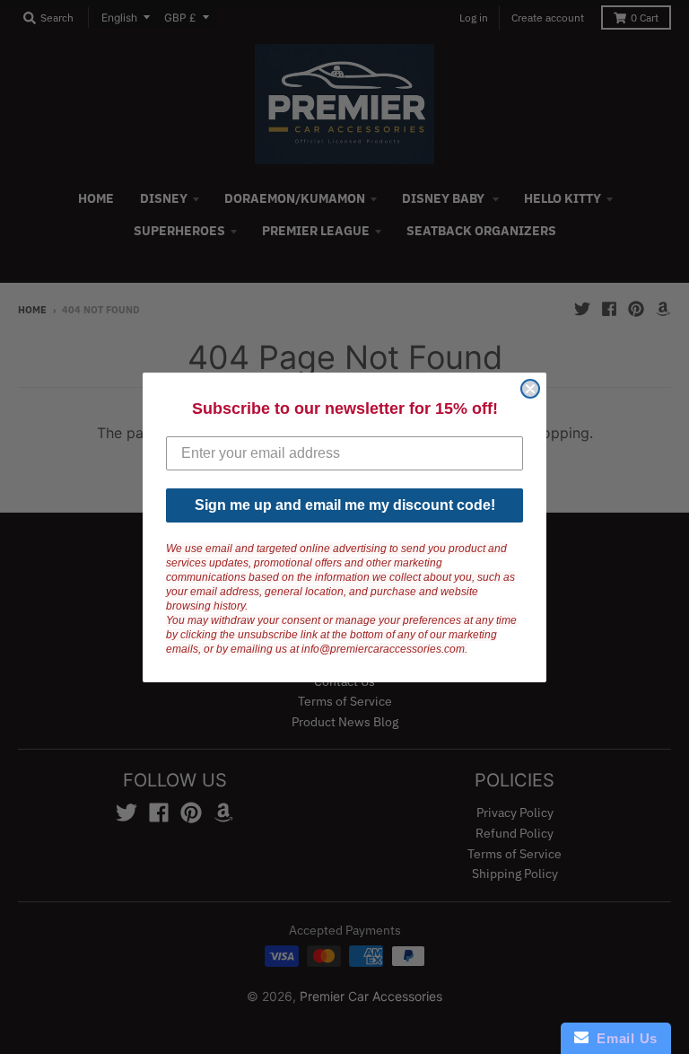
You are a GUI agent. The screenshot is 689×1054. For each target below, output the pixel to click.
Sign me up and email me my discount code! (345, 505)
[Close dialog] (530, 389)
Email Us (623, 1038)
